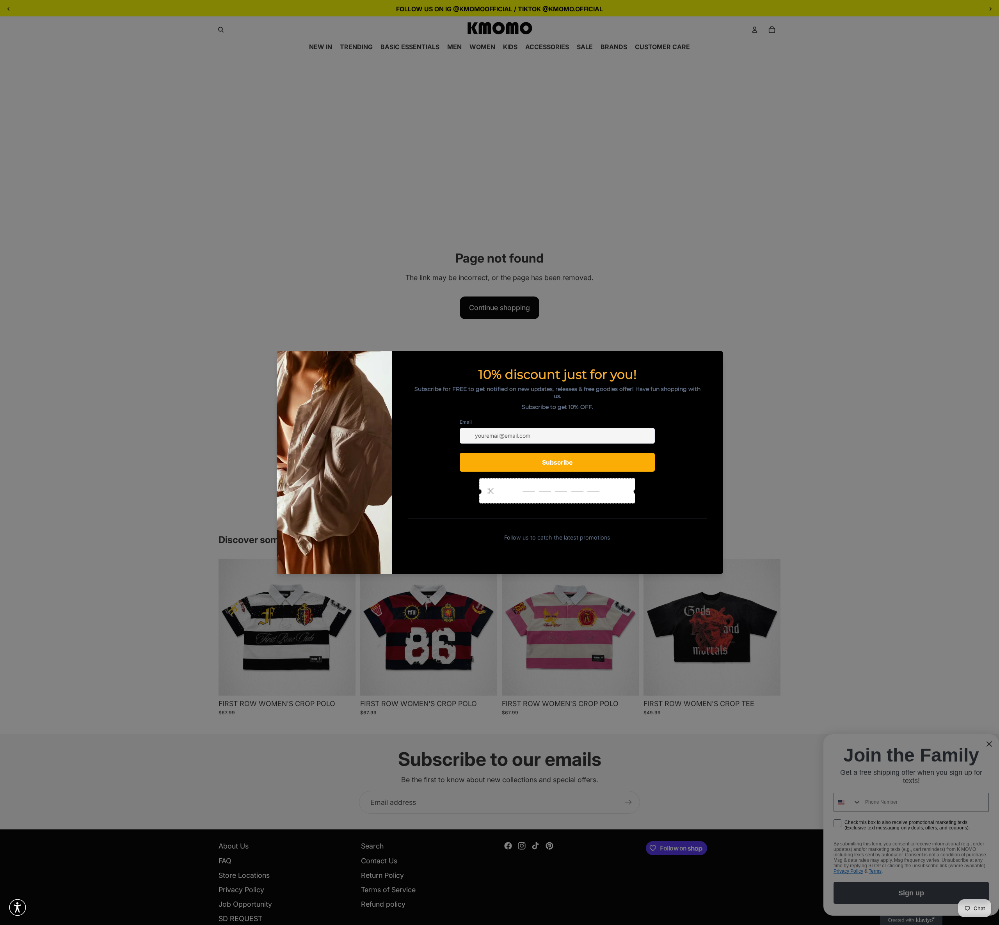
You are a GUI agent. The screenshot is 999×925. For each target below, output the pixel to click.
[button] (17, 907)
